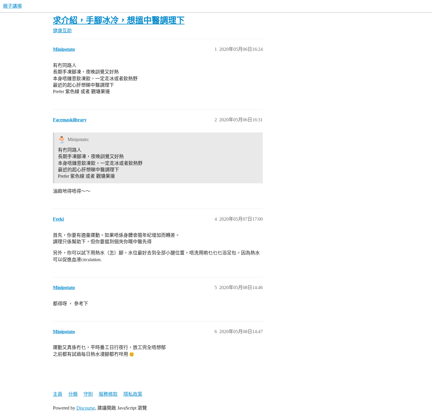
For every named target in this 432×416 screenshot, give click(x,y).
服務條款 (108, 394)
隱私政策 (132, 394)
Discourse (85, 407)
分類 (73, 394)
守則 (88, 394)
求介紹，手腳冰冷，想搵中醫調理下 (119, 20)
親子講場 (12, 6)
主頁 (57, 394)
